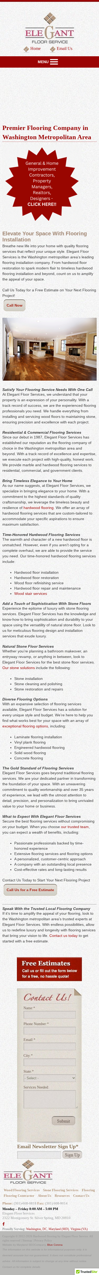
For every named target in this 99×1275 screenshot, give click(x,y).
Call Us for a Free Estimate (30, 890)
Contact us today (63, 935)
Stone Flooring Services (60, 1190)
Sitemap (27, 1240)
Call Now (14, 305)
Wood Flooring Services (22, 1190)
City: (28, 1056)
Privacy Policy (43, 1240)
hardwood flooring (38, 508)
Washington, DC (36, 1229)
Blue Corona (55, 1244)
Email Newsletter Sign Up (47, 1146)
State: (28, 1071)
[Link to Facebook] (3, 1224)
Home (35, 48)
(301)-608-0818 (25, 1203)
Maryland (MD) (59, 1229)
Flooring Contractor (19, 1196)
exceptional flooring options (25, 726)
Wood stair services (30, 593)
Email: (29, 1040)
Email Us (64, 48)
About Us (44, 1196)
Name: (29, 1008)
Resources (62, 1196)
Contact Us (81, 1196)
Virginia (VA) (79, 1229)
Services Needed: (36, 1087)
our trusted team (75, 827)
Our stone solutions (18, 668)
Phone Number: (36, 1024)
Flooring (88, 1190)
